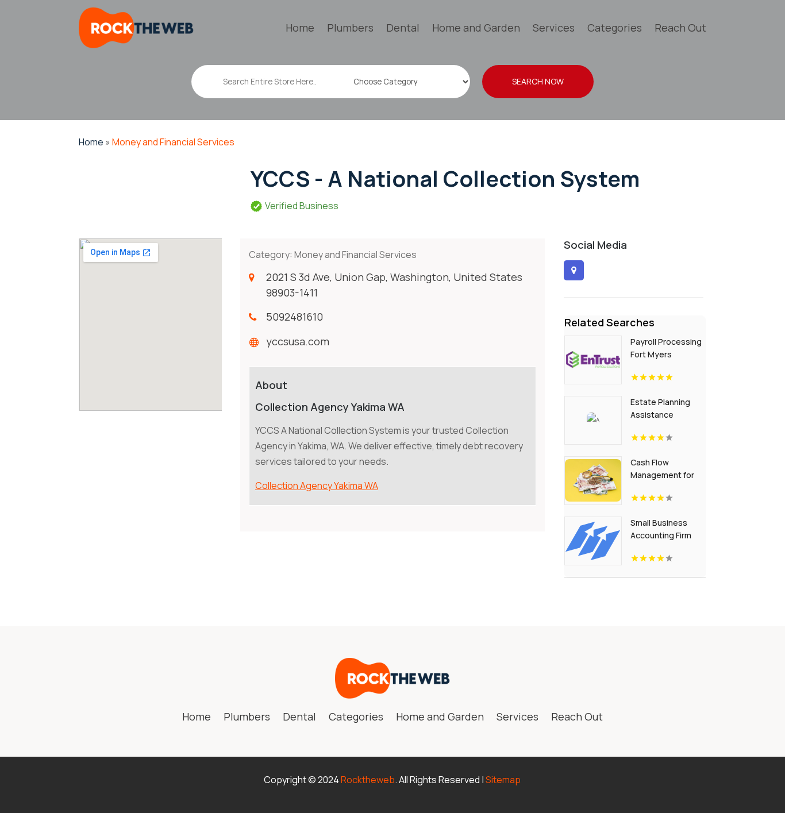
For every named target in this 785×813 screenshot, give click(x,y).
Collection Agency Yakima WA (316, 485)
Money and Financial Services (173, 142)
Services (554, 27)
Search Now (538, 81)
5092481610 (294, 316)
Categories (614, 27)
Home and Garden (476, 27)
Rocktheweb (368, 779)
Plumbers (350, 27)
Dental (403, 27)
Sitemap (503, 779)
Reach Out (680, 27)
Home (300, 27)
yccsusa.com (297, 341)
